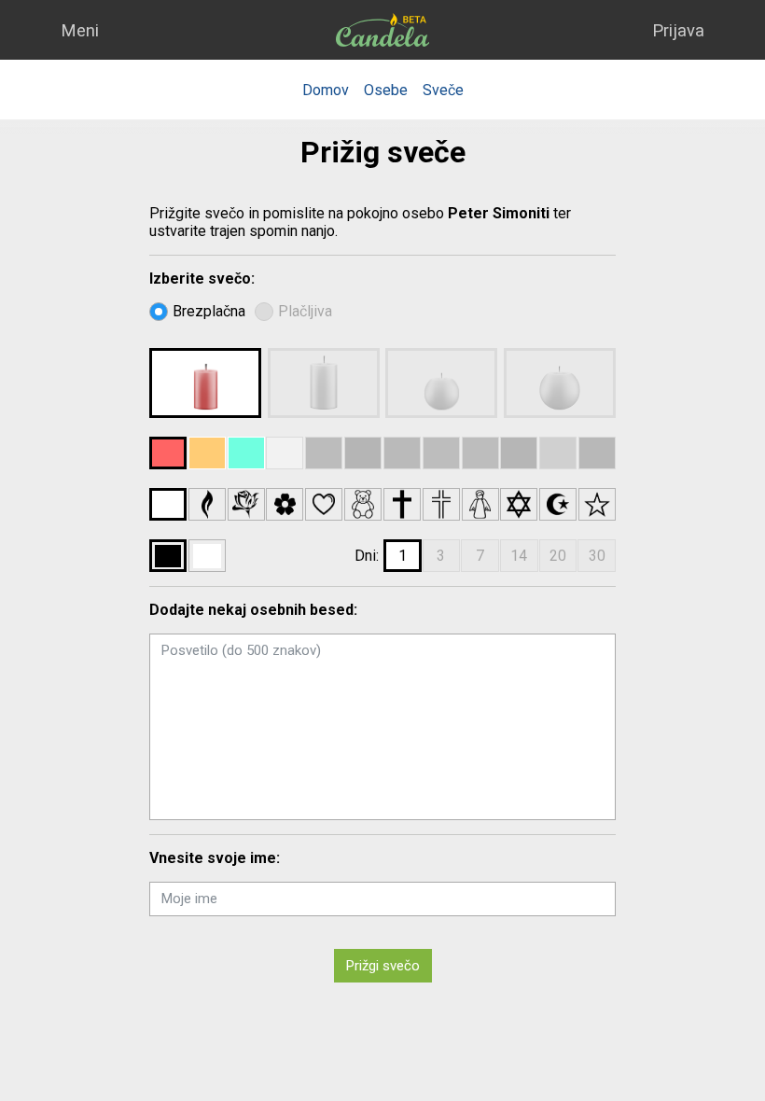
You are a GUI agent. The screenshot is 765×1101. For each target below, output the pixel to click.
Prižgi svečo (383, 965)
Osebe (386, 90)
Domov (325, 90)
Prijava (678, 30)
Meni (80, 30)
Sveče (443, 90)
